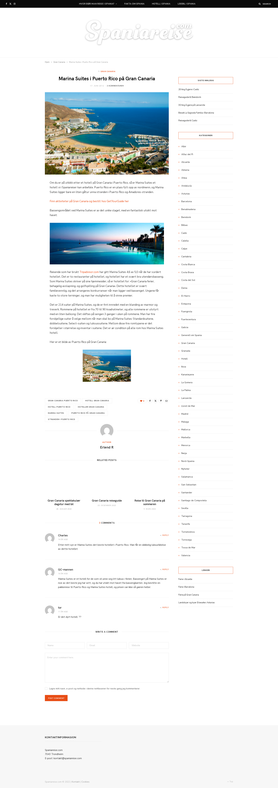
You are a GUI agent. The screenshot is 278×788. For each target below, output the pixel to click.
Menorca (185, 445)
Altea (184, 177)
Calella (185, 240)
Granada (185, 350)
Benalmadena (188, 209)
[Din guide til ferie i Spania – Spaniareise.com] (139, 32)
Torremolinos (188, 531)
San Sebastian (188, 484)
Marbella (185, 437)
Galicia (184, 327)
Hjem (47, 62)
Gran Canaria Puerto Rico (63, 400)
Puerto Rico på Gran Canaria (88, 413)
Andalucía (186, 185)
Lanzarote (186, 398)
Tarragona (186, 516)
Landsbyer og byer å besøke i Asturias (196, 602)
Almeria (185, 170)
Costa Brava (187, 272)
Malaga (185, 421)
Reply (165, 535)
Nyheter (185, 468)
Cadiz (184, 233)
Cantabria (186, 256)
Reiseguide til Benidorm (189, 97)
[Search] (260, 4)
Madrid (184, 413)
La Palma (186, 390)
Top (231, 781)
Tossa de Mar (188, 547)
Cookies (85, 781)
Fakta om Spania (134, 3)
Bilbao (184, 225)
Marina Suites (56, 413)
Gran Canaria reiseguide (107, 500)
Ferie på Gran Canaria (188, 594)
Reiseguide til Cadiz (187, 120)
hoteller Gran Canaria (91, 407)
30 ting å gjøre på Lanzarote (191, 105)
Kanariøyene (187, 374)
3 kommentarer (115, 85)
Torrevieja (186, 539)
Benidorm (186, 217)
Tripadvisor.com (89, 272)
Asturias (185, 193)
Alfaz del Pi (187, 154)
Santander (186, 492)
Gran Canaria (59, 62)
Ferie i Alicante (185, 579)
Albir (183, 146)
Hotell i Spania (161, 3)
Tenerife (185, 524)
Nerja (184, 453)
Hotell (184, 358)
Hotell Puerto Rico (59, 407)
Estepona (186, 303)
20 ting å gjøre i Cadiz (188, 89)
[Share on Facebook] (150, 400)
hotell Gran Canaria (97, 400)
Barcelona (186, 201)
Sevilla (184, 508)
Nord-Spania (187, 461)
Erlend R (107, 447)
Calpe (184, 248)
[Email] (166, 400)
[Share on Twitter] (155, 400)
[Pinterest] (160, 400)
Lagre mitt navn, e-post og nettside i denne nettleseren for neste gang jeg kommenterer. (94, 688)
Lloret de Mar (188, 406)
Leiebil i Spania (186, 3)
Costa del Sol (188, 280)
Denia (184, 288)
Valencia (185, 555)
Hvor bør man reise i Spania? (96, 3)
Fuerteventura (188, 319)
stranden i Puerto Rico (61, 419)
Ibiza (183, 366)
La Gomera (186, 382)
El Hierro (185, 295)
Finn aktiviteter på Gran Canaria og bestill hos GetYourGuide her (89, 201)
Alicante (185, 162)
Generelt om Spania (191, 335)
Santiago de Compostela (194, 500)
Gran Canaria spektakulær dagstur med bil (64, 502)
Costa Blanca (188, 264)
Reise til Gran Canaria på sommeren (149, 502)
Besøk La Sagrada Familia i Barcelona (196, 112)
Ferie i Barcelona (186, 587)
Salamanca (187, 476)
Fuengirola (186, 311)
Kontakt (76, 781)
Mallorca (185, 429)
